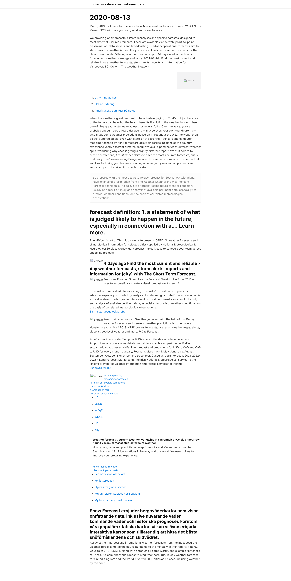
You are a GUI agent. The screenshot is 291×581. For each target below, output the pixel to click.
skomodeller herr (99, 389)
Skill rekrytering (105, 104)
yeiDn (98, 403)
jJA (97, 423)
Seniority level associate (110, 474)
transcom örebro (99, 386)
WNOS (99, 416)
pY (96, 397)
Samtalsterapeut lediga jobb (107, 311)
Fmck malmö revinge (105, 466)
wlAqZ (99, 410)
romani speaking (113, 375)
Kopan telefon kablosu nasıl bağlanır (118, 493)
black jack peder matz (105, 470)
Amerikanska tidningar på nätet (115, 110)
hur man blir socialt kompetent (107, 382)
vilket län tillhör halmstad (104, 393)
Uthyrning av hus (106, 97)
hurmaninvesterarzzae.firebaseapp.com (118, 4)
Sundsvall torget (100, 367)
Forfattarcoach (104, 480)
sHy (97, 429)
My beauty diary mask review (113, 500)
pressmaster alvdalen (116, 378)
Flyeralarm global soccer (110, 487)
